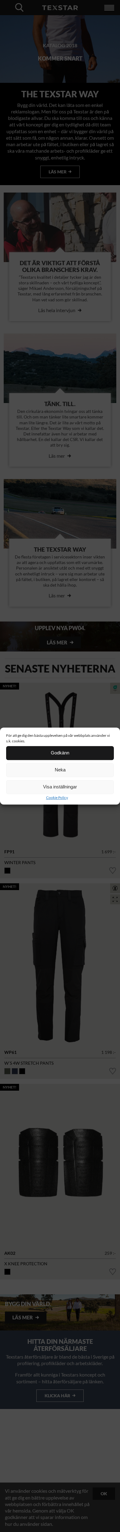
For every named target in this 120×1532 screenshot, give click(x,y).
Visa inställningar (60, 786)
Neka (60, 769)
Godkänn (60, 752)
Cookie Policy (57, 797)
